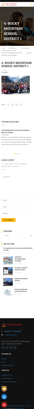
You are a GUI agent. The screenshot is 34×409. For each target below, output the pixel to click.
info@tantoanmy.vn (11, 335)
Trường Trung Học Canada (9, 50)
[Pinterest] (21, 104)
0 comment (4, 72)
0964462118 (8, 331)
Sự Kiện (7, 365)
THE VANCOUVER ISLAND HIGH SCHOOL (11, 53)
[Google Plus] (12, 104)
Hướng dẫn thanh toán (7, 378)
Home (3, 48)
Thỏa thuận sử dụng (6, 375)
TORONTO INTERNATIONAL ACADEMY (20, 259)
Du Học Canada (25, 48)
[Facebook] (8, 104)
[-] (9, 5)
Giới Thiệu (4, 359)
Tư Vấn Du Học (13, 48)
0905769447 (17, 331)
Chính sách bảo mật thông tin (9, 381)
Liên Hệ (3, 362)
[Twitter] (16, 104)
